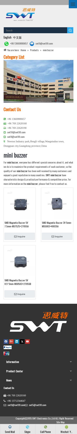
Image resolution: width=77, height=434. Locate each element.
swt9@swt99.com (44, 43)
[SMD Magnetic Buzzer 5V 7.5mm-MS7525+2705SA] (19, 203)
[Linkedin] (17, 341)
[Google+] (11, 341)
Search (70, 30)
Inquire (21, 236)
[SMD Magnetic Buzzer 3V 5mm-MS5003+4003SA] (57, 203)
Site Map (60, 422)
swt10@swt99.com (16, 132)
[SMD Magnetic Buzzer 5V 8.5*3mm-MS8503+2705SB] (19, 261)
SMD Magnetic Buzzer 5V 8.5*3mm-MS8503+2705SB (17, 282)
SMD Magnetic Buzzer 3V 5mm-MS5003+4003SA (57, 224)
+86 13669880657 (19, 43)
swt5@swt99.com (37, 405)
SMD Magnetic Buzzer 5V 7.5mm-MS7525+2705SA (16, 224)
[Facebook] (6, 341)
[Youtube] (27, 341)
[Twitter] (22, 341)
